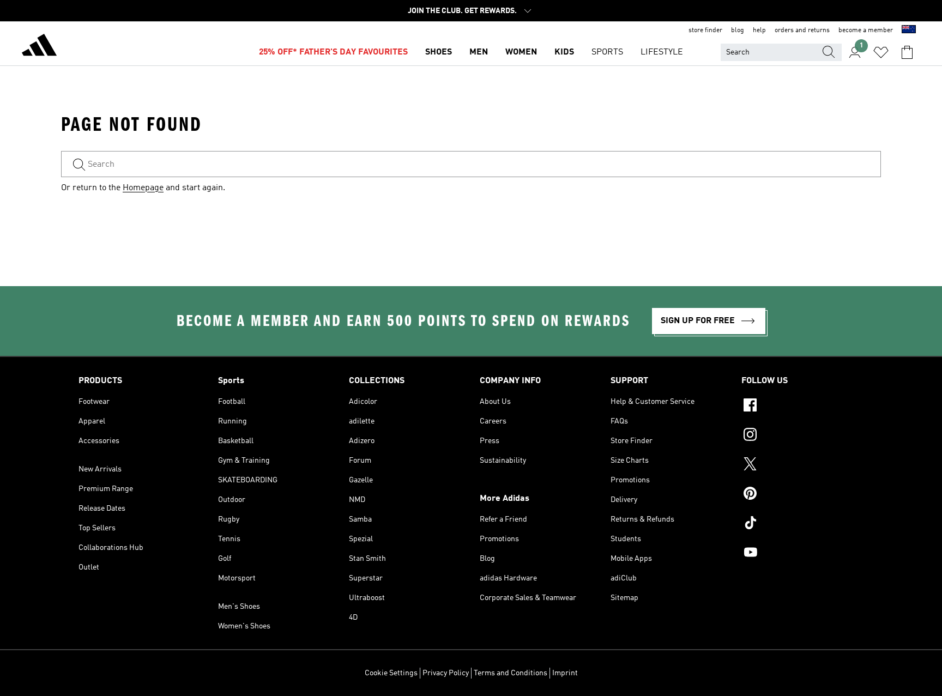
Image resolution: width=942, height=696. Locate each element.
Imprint (565, 673)
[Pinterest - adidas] (802, 495)
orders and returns (802, 30)
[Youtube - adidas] (802, 553)
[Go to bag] (907, 52)
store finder (705, 30)
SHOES (438, 52)
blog (737, 30)
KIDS (564, 52)
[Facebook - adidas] (802, 406)
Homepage (143, 188)
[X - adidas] (802, 465)
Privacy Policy (445, 673)
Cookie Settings (391, 673)
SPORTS (607, 52)
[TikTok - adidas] (802, 524)
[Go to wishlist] (881, 52)
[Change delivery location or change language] (908, 30)
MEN (478, 52)
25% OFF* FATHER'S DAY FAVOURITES (333, 52)
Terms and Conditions (510, 673)
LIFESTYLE (662, 52)
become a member (865, 30)
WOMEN (521, 52)
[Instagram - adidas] (802, 436)
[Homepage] (39, 47)
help (759, 30)
